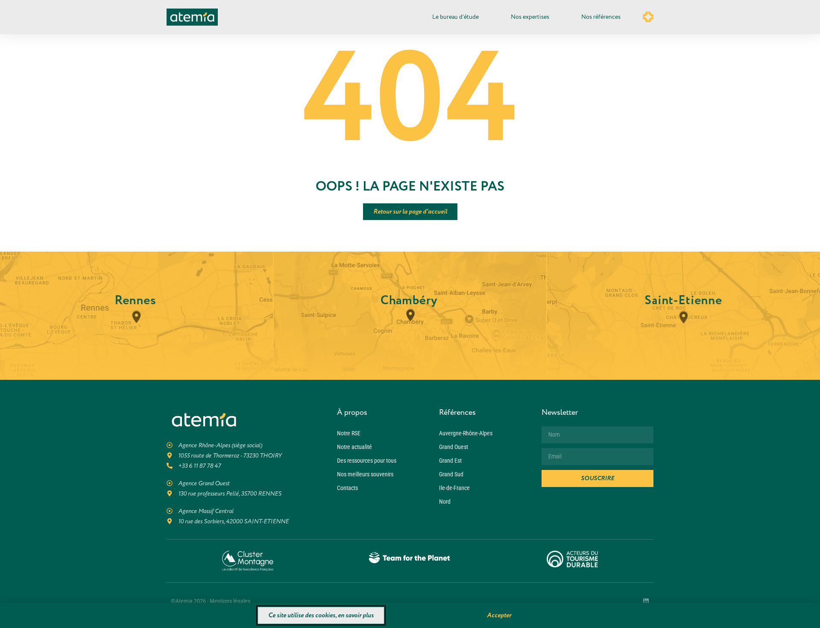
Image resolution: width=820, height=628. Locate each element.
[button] (535, 234)
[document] (410, 314)
